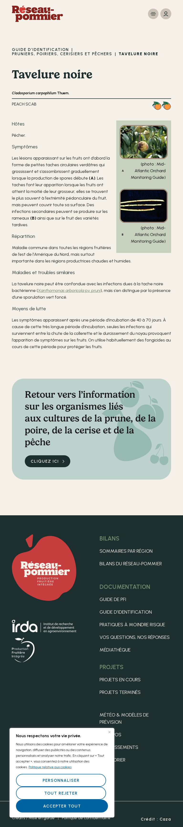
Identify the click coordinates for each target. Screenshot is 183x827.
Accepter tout (62, 806)
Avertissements (119, 747)
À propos (110, 734)
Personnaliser (61, 780)
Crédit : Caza (156, 819)
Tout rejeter (61, 793)
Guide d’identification (126, 612)
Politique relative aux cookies (50, 767)
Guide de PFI (113, 599)
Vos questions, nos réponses (135, 637)
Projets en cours (120, 679)
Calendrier (112, 760)
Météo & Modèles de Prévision (124, 718)
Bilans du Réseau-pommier (131, 563)
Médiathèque (115, 650)
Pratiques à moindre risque (132, 624)
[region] (62, 772)
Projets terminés (120, 692)
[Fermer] (109, 732)
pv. (69, 290)
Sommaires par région (126, 551)
